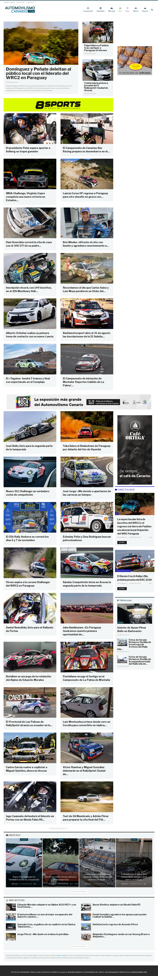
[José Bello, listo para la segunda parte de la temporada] (30, 426)
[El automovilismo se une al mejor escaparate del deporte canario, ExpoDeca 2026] (11, 917)
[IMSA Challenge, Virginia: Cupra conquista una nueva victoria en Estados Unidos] (30, 174)
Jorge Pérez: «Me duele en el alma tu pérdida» (43, 934)
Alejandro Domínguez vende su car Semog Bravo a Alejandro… (121, 935)
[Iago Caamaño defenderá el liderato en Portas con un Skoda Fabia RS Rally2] (30, 796)
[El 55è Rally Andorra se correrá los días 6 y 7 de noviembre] (30, 517)
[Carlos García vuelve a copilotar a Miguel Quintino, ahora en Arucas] (30, 748)
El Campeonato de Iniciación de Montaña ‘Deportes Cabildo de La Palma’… (83, 382)
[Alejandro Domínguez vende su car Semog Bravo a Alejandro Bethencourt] (86, 936)
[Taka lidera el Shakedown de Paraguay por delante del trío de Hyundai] (86, 426)
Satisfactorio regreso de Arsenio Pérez (115, 924)
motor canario (61, 955)
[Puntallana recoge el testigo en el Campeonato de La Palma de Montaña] (86, 657)
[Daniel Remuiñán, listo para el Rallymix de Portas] (30, 608)
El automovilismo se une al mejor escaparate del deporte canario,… (44, 915)
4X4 (117, 513)
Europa (97, 839)
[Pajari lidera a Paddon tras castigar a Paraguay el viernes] (97, 32)
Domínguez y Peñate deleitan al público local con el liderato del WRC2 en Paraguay (38, 73)
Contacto (30, 2)
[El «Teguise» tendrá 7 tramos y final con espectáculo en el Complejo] (30, 359)
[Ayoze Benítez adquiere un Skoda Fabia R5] (86, 907)
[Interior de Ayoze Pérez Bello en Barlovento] (134, 614)
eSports (145, 11)
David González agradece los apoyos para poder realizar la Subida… (120, 915)
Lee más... (122, 542)
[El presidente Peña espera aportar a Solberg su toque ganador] (30, 128)
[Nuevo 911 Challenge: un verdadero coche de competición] (30, 472)
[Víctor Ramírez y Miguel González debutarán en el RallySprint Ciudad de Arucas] (86, 748)
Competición (88, 11)
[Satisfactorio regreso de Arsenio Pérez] (86, 927)
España (61, 839)
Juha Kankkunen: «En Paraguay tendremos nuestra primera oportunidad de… (82, 631)
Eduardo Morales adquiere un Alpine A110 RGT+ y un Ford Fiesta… (46, 905)
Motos (135, 11)
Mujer (127, 11)
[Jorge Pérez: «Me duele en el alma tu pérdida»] (11, 936)
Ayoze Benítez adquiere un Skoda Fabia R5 (116, 904)
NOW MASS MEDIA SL (75, 972)
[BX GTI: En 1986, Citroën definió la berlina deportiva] (60, 863)
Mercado (111, 11)
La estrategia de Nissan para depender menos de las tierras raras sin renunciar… (97, 877)
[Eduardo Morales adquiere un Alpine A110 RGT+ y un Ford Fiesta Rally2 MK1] (11, 907)
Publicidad (21, 2)
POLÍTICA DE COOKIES (49, 972)
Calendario (100, 11)
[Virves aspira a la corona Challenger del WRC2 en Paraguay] (30, 562)
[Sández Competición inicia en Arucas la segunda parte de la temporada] (86, 562)
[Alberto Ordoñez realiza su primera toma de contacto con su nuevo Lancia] (30, 313)
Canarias (120, 622)
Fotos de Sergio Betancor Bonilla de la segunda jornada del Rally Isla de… (140, 660)
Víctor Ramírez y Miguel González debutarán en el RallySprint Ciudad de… (84, 771)
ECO (120, 11)
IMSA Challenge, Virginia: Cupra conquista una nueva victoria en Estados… (25, 197)
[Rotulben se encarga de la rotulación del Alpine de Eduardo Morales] (30, 657)
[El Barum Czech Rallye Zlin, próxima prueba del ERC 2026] (134, 561)
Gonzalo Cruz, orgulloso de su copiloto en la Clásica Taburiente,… (46, 925)
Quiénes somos (9, 2)
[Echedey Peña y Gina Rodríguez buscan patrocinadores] (86, 517)
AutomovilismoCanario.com (123, 570)
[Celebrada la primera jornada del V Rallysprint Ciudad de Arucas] (97, 70)
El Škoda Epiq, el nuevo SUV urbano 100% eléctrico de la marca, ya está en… (134, 877)
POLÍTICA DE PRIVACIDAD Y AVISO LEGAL (25, 972)
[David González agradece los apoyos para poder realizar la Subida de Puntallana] (86, 917)
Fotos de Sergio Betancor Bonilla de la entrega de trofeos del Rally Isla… (134, 644)
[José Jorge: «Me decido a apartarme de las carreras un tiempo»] (86, 472)
